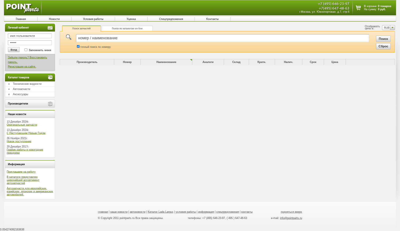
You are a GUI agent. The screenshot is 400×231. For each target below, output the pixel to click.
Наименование (166, 62)
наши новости (119, 211)
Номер (127, 62)
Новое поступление (19, 141)
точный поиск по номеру (95, 46)
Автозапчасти (21, 89)
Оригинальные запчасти (22, 124)
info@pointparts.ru (291, 218)
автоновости (137, 211)
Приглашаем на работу (21, 171)
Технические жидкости (27, 83)
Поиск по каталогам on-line (127, 28)
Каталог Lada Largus (160, 211)
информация (206, 211)
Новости (54, 19)
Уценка (131, 19)
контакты (246, 211)
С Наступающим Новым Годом (26, 133)
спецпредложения (227, 211)
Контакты (212, 19)
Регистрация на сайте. (22, 66)
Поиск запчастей (81, 28)
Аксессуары (20, 94)
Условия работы (93, 19)
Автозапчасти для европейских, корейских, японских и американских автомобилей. (30, 191)
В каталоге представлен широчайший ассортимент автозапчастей (23, 180)
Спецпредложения (171, 19)
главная (103, 211)
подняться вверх (291, 211)
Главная (21, 19)
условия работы (186, 211)
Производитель (87, 62)
